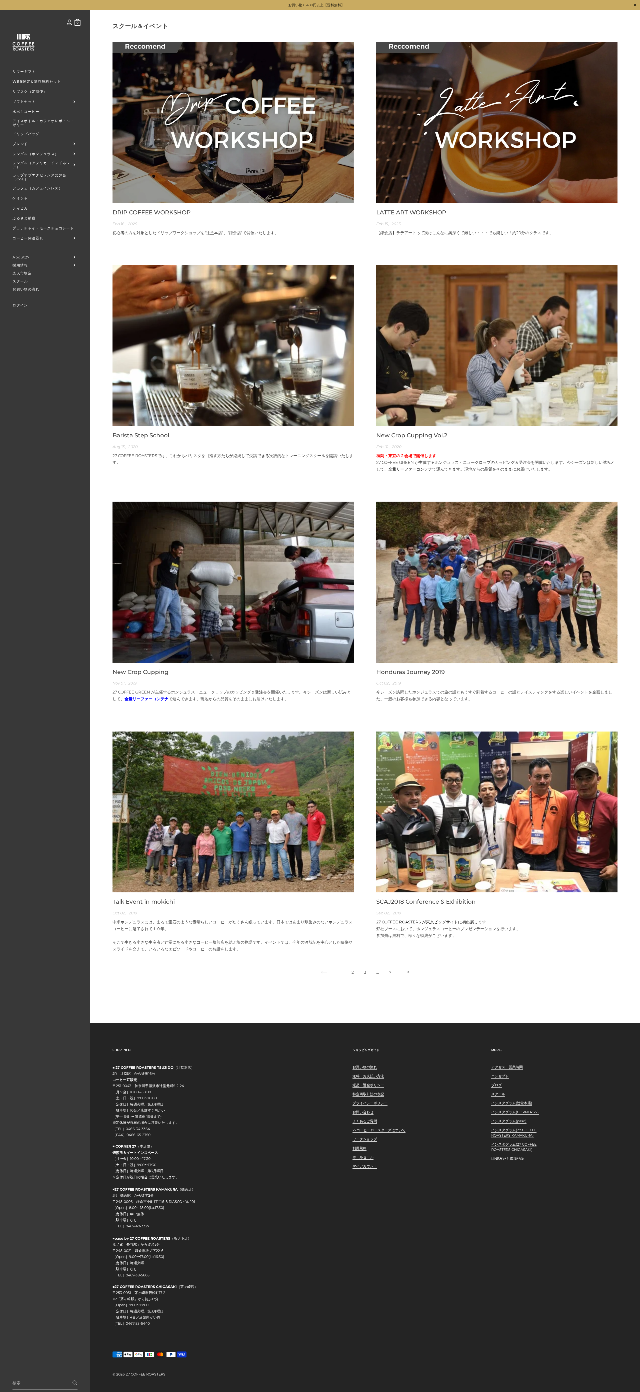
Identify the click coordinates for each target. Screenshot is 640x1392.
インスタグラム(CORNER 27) (515, 1112)
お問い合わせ (363, 1112)
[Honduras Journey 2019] (497, 582)
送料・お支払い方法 (368, 1076)
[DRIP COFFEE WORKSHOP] (233, 122)
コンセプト (500, 1076)
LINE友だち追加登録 (507, 1158)
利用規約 (359, 1148)
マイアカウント (364, 1166)
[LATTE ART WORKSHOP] (497, 122)
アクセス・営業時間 (507, 1067)
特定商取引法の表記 (368, 1094)
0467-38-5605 (138, 1275)
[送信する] (75, 1382)
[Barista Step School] (233, 345)
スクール (498, 1094)
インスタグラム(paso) (508, 1121)
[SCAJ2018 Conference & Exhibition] (497, 812)
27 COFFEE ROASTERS (146, 1374)
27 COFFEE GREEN (395, 462)
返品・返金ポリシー (368, 1085)
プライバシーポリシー (370, 1103)
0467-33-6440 (138, 1323)
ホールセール (363, 1157)
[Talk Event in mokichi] (233, 812)
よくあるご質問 (364, 1121)
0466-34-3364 (138, 1129)
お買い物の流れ (364, 1067)
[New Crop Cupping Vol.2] (497, 345)
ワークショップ (364, 1139)
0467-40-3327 (137, 1226)
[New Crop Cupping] (233, 582)
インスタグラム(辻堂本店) (511, 1103)
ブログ (496, 1085)
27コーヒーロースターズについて (379, 1130)
